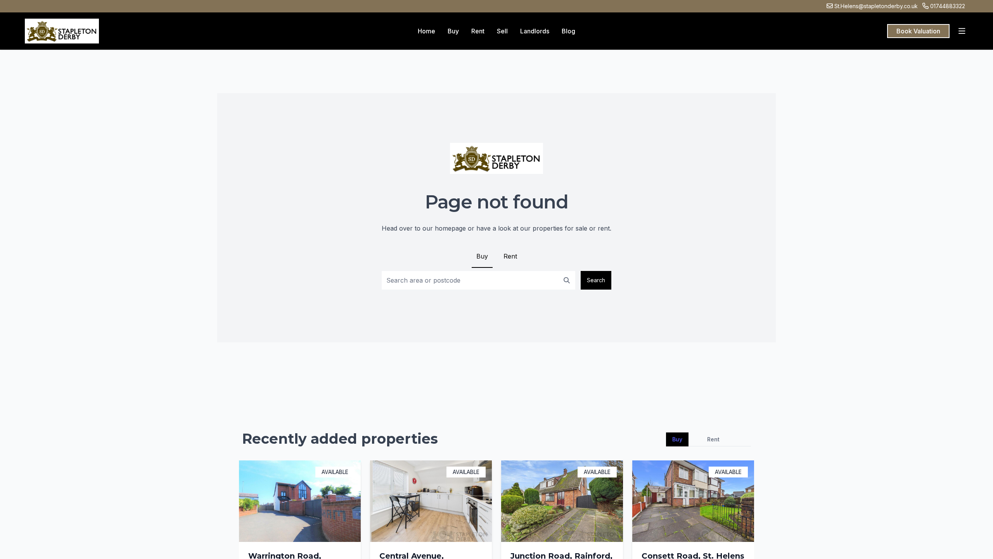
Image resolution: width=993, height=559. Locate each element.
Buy (482, 256)
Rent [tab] (713, 439)
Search (596, 280)
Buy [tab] (677, 439)
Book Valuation (918, 31)
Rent (510, 256)
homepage (450, 228)
